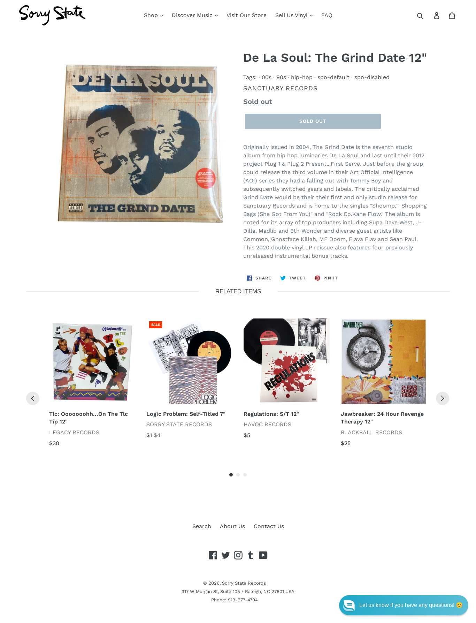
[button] (403, 605)
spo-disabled (372, 77)
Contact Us (269, 526)
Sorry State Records (244, 583)
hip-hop (302, 77)
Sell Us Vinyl (292, 15)
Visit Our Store (247, 15)
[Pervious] (32, 398)
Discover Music (193, 15)
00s (266, 77)
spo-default (333, 77)
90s (281, 77)
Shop (152, 15)
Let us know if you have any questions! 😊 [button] (411, 605)
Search (201, 526)
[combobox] (428, 15)
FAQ (326, 15)
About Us (232, 526)
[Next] (442, 398)
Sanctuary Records (280, 88)
